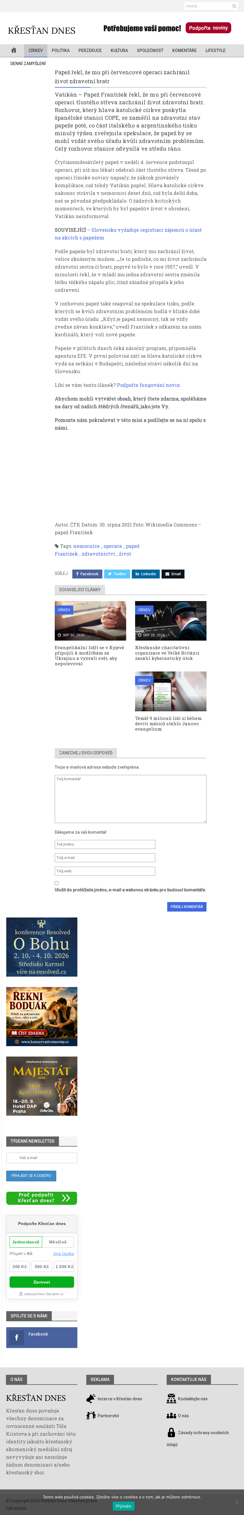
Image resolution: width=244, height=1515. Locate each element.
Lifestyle (216, 50)
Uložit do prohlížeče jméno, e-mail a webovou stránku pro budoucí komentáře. (130, 889)
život (125, 554)
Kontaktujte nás (193, 1398)
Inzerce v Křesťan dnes (119, 1398)
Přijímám (124, 1506)
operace (113, 546)
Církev (36, 50)
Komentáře (184, 50)
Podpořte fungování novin (148, 385)
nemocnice (86, 546)
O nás (16, 1379)
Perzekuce (90, 50)
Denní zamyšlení (28, 63)
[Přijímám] (237, 1502)
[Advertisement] (131, 479)
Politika (61, 50)
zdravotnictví (98, 554)
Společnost (150, 50)
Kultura (119, 50)
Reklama (100, 1379)
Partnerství (108, 1415)
